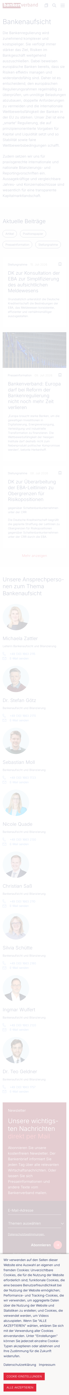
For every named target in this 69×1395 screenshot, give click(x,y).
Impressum (47, 1365)
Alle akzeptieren (20, 1387)
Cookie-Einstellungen (24, 1376)
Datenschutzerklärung (20, 1365)
